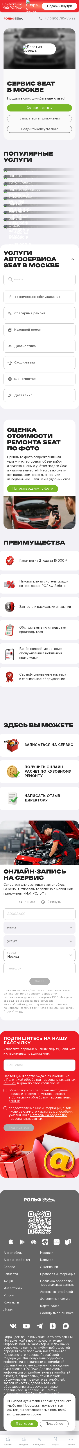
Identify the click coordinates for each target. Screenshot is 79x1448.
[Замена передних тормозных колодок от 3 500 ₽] (39, 184)
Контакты (11, 1302)
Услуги (9, 1295)
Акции (8, 1281)
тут (21, 1011)
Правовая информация (57, 1274)
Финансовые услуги (55, 1299)
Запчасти (11, 1274)
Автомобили (13, 1253)
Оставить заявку (39, 108)
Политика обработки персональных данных (57, 1283)
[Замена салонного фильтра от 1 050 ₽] (39, 212)
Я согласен (24, 1424)
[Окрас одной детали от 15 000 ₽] (39, 219)
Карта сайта (49, 1306)
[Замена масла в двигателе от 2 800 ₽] (39, 170)
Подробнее (54, 1424)
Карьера (46, 1260)
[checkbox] (39, 1096)
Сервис (9, 1267)
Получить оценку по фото (32, 488)
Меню (71, 1445)
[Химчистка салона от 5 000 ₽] (39, 227)
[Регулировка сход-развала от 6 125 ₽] (39, 177)
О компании (49, 1267)
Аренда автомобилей (56, 1292)
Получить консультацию (39, 129)
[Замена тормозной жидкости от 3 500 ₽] (39, 205)
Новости (46, 1253)
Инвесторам (13, 1288)
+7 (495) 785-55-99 (60, 18)
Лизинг (9, 1309)
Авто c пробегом (17, 1260)
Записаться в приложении (40, 118)
